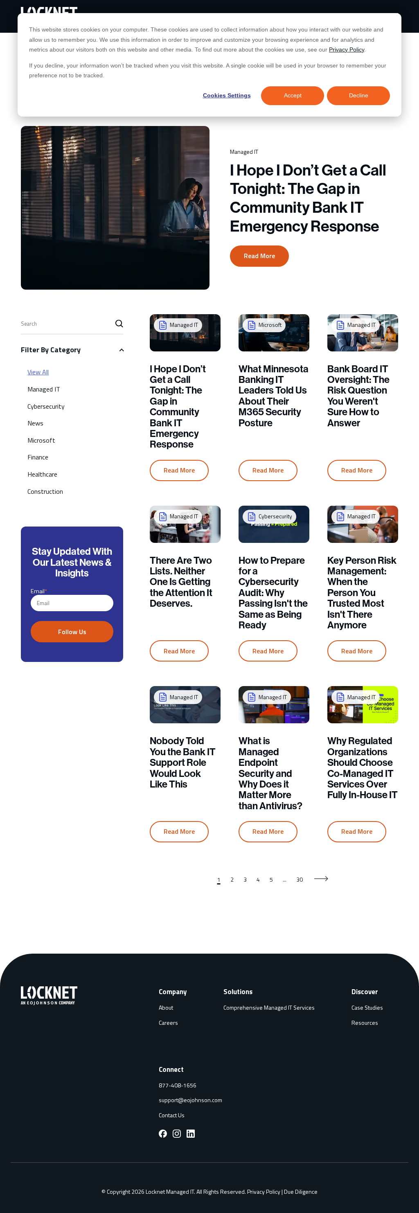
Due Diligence (301, 1191)
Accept (293, 95)
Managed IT (43, 389)
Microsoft (41, 440)
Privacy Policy (346, 49)
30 (299, 879)
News (35, 423)
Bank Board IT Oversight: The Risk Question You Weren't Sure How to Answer (358, 396)
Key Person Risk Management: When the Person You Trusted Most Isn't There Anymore (361, 593)
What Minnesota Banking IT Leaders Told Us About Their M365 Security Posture (274, 396)
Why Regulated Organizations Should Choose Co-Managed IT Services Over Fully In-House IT (362, 768)
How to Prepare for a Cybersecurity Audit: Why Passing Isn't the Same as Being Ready (273, 593)
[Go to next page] (322, 879)
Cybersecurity (46, 406)
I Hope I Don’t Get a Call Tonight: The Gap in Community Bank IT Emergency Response (308, 198)
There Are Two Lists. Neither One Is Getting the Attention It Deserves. (181, 582)
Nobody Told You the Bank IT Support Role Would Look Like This (183, 762)
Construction (45, 491)
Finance (37, 457)
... (284, 879)
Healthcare (42, 474)
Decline (358, 95)
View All (38, 372)
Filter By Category (51, 349)
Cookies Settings (227, 95)
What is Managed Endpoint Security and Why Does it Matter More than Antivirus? (270, 773)
